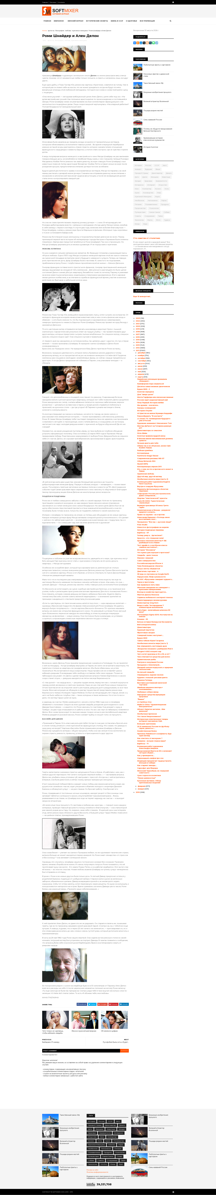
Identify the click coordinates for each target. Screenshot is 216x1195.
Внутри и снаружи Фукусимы (150, 486)
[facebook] (173, 2)
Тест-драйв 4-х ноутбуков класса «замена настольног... (152, 546)
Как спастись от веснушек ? (149, 738)
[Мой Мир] (141, 43)
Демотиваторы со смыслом (149, 430)
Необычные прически (147, 714)
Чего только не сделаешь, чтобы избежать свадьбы (52, 1032)
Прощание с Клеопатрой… (149, 665)
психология (154, 208)
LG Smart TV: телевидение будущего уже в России (153, 420)
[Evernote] (153, 43)
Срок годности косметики (149, 775)
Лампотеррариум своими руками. (152, 600)
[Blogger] (147, 43)
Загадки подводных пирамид (150, 530)
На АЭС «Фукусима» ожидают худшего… (155, 579)
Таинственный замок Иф (153, 83)
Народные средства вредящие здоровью (151, 696)
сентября (142, 361)
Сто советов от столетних (146, 238)
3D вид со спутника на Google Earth (153, 574)
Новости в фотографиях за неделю (153, 527)
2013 (138, 345)
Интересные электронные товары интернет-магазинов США (152, 720)
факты (149, 220)
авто (165, 165)
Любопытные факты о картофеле (156, 65)
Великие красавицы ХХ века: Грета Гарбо (152, 506)
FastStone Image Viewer (147, 456)
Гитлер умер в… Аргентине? (149, 535)
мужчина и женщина (80, 30)
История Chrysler (144, 411)
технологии (139, 220)
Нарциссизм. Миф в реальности (151, 577)
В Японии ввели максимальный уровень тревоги (155, 440)
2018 (138, 332)
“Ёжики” (141, 699)
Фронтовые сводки (146, 633)
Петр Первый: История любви (150, 403)
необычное (139, 200)
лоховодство (148, 193)
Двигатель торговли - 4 (147, 571)
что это (104, 1164)
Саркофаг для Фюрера (147, 768)
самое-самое (154, 212)
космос (158, 189)
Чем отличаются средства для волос (153, 657)
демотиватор (157, 173)
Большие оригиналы (146, 724)
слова (119, 1156)
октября (141, 358)
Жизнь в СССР (117, 21)
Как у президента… (145, 755)
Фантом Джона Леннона (148, 595)
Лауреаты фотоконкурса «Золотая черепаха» (152, 490)
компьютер (146, 189)
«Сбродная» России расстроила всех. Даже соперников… (154, 495)
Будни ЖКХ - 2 (143, 389)
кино (137, 189)
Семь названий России (152, 120)
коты (167, 189)
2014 (138, 342)
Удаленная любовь (145, 474)
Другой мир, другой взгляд (149, 476)
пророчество (140, 208)
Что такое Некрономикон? (149, 716)
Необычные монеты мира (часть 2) (152, 479)
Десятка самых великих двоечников (153, 386)
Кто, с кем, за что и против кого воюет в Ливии (155, 470)
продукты (165, 204)
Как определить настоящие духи (152, 646)
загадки (138, 181)
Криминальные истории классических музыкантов (153, 139)
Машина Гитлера (144, 680)
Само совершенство (146, 561)
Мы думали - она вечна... (148, 405)
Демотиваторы (144, 627)
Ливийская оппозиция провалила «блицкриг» (152, 380)
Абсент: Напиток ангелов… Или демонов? (151, 710)
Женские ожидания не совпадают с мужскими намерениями (153, 588)
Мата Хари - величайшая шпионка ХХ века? (153, 611)
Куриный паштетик (145, 630)
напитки (111, 1145)
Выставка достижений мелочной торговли (152, 684)
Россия (148, 165)
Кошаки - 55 (142, 619)
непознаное (153, 200)
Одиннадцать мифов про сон (150, 758)
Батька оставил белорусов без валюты (154, 622)
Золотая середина (145, 392)
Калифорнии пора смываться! (150, 384)
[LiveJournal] (150, 43)
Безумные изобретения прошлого (157, 92)
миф (159, 193)
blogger (124, 1050)
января (141, 789)
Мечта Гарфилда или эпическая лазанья (155, 397)
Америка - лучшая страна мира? (151, 741)
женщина (154, 177)
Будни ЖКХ (142, 638)
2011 (138, 350)
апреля (141, 374)
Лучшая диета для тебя (147, 443)
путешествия (140, 212)
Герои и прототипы (145, 582)
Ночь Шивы (142, 433)
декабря (142, 353)
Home (44, 30)
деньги (168, 173)
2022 (138, 321)
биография (59, 30)
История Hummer (150, 147)
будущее (148, 169)
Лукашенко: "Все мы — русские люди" (154, 522)
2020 (138, 326)
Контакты (61, 2)
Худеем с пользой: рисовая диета (152, 678)
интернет (151, 185)
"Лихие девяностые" (146, 778)
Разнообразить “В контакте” (150, 416)
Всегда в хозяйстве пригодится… (152, 592)
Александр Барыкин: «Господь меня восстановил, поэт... (153, 518)
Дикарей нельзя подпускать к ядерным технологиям (155, 668)
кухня (137, 193)
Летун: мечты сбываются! (148, 569)
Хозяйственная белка (147, 731)
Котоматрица (143, 453)
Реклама (53, 2)
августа (141, 363)
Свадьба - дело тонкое (147, 555)
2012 (138, 348)
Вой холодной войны (146, 625)
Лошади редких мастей (153, 111)
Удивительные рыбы (146, 659)
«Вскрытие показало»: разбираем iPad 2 (155, 649)
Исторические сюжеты (97, 21)
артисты (51, 30)
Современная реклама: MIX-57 (150, 458)
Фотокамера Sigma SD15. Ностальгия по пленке (155, 616)
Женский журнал (75, 21)
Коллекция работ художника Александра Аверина (150, 747)
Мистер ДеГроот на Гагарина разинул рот (154, 427)
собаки (166, 212)
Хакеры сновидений (146, 408)
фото (158, 220)
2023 (138, 318)
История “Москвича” (146, 550)
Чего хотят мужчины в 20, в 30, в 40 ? (153, 654)
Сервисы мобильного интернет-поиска (155, 597)
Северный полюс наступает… (150, 635)
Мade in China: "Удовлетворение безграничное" (151, 706)
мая (139, 372)
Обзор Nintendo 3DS (146, 461)
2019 (138, 329)
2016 (138, 337)
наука (157, 196)
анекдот (138, 169)
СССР (157, 165)
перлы (163, 200)
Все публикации (147, 21)
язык (145, 224)
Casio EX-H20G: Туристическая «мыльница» (150, 502)
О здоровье (131, 21)
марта (140, 377)
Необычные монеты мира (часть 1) (152, 643)
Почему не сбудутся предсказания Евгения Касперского (157, 130)
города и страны (141, 173)
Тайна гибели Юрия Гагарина (150, 641)
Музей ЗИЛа (142, 464)
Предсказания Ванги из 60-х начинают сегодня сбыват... (154, 752)
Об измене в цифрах (109, 1031)
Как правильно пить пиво (148, 585)
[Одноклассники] (137, 43)
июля (140, 366)
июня (140, 369)
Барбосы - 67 (143, 533)
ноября (141, 355)
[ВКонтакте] (134, 43)
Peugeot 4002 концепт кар (149, 651)
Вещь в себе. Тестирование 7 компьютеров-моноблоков (150, 606)
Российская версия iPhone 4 (150, 563)
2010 (138, 792)
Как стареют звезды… (147, 765)
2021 (138, 324)
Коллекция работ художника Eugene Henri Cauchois (153, 483)
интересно (139, 185)
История (138, 165)
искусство (163, 185)
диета (144, 177)
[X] (144, 43)
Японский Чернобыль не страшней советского (153, 772)
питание (138, 204)
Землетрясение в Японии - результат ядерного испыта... (153, 511)
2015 (138, 340)
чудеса (167, 220)
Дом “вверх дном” (145, 394)
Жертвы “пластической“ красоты (152, 498)
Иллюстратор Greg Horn (147, 603)
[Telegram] (156, 43)
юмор (137, 224)
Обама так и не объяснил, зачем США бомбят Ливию (154, 447)
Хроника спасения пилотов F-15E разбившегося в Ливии (151, 542)
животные (166, 177)
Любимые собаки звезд (147, 692)
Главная (45, 2)
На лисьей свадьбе (145, 672)
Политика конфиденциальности (97, 1172)
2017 (138, 334)
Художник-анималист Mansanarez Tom (154, 423)
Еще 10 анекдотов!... (142, 296)
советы (138, 216)
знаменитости (161, 181)
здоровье (148, 181)
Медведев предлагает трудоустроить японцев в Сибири (154, 762)
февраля (142, 786)
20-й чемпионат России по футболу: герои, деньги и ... (153, 727)
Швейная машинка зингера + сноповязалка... (150, 688)
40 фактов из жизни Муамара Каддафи (154, 413)
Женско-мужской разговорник (84, 1031)
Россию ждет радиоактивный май (152, 400)
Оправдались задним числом (150, 675)
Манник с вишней (145, 558)
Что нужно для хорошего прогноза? (153, 553)
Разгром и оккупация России (150, 662)
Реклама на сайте (92, 1170)
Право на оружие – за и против (151, 515)
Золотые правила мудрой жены (151, 436)
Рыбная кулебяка (145, 450)
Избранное (59, 21)
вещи (158, 169)
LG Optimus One (144, 702)
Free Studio (142, 525)
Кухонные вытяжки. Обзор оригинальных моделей (149, 782)
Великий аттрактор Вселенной (156, 101)
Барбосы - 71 (142, 744)
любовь (68, 30)
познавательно (151, 204)
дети (137, 177)
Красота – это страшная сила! (150, 538)
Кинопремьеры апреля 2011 (149, 467)
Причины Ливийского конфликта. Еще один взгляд (154, 735)
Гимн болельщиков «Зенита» (150, 566)
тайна (160, 216)
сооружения (149, 216)
